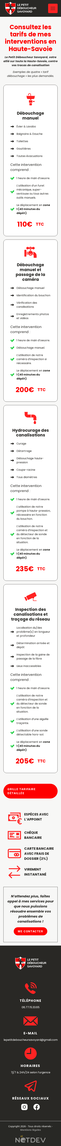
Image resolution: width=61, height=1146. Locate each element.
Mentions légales (30, 1129)
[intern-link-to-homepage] (20, 8)
